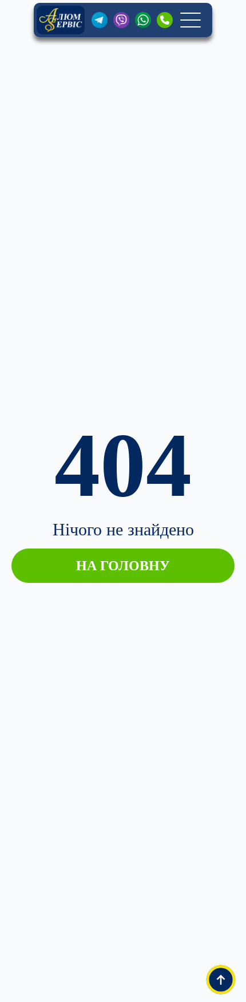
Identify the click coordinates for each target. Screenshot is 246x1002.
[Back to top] (221, 979)
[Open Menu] (190, 20)
